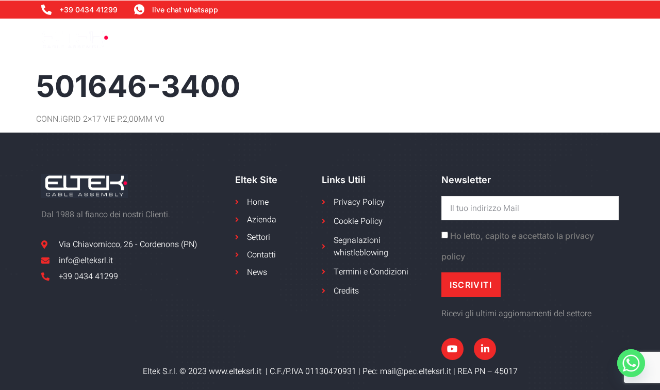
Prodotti (486, 39)
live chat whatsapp (185, 9)
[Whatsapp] (631, 363)
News (548, 39)
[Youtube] (452, 349)
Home (265, 39)
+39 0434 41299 (88, 9)
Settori (432, 39)
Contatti (598, 39)
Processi (378, 39)
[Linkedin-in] (485, 349)
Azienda (312, 39)
